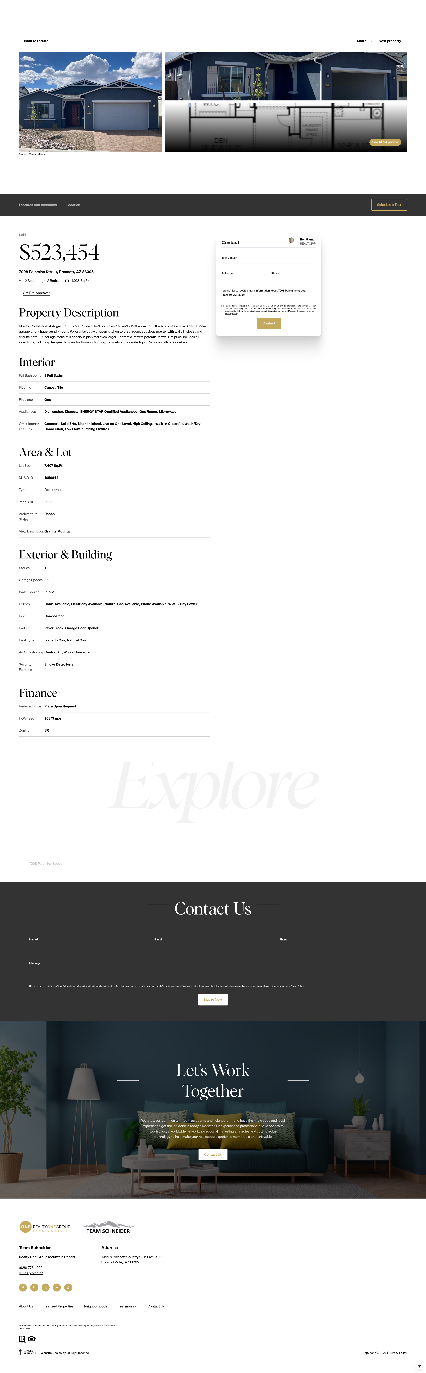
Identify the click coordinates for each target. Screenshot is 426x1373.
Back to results (36, 41)
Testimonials (127, 1306)
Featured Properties (58, 1306)
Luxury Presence (77, 1353)
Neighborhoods (95, 1306)
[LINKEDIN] (34, 1288)
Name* (33, 939)
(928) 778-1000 (30, 1268)
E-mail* (159, 939)
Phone (275, 273)
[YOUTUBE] (57, 1288)
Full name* (228, 273)
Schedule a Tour (389, 205)
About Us (26, 1306)
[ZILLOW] (68, 1288)
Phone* (284, 939)
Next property (390, 41)
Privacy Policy (231, 313)
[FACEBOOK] (23, 1288)
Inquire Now (213, 999)
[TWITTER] (46, 1288)
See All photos (385, 142)
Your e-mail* (229, 257)
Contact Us (213, 1154)
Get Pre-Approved (36, 293)
